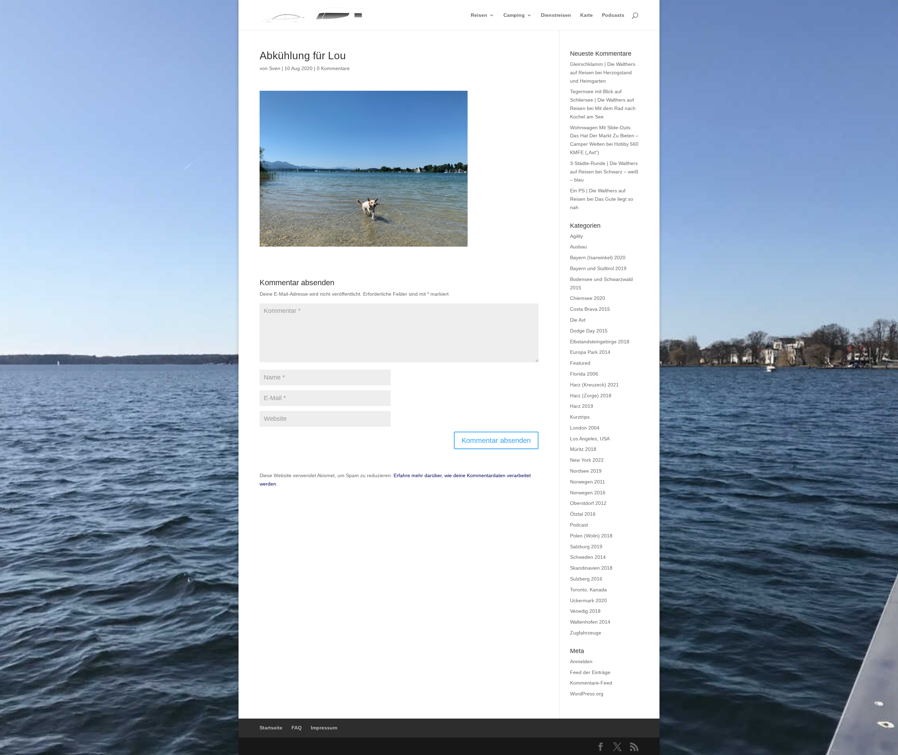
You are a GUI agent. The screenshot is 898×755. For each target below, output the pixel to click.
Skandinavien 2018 (591, 568)
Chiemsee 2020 (587, 298)
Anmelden (581, 661)
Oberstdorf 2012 (588, 503)
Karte (586, 15)
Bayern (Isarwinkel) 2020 (597, 257)
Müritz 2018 (583, 449)
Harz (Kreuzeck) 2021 (594, 384)
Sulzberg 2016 (586, 579)
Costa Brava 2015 (590, 309)
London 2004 (584, 428)
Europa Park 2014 (590, 352)
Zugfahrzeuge (585, 633)
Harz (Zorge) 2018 (590, 395)
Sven (274, 68)
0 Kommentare (333, 68)
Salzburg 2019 (586, 546)
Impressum (324, 727)
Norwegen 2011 (587, 482)
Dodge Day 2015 (589, 331)
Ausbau (578, 246)
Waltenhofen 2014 (590, 622)
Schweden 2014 (588, 557)
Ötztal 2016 (583, 514)
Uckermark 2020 (588, 600)
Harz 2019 (581, 406)
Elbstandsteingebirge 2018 (599, 341)
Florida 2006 (584, 374)
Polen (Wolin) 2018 (591, 535)
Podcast (579, 525)
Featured (580, 363)
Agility (576, 236)
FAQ (296, 727)
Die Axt (577, 320)
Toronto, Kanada (588, 589)
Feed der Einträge (590, 672)
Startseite (271, 727)
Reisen (479, 15)
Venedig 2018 (585, 611)
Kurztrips (580, 417)
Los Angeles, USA (590, 438)
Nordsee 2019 (586, 471)
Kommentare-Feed (591, 683)
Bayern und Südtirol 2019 (598, 268)
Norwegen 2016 (587, 492)
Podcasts (613, 15)
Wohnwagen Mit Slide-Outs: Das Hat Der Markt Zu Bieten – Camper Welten (604, 136)
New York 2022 (587, 460)
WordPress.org (586, 693)
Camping (514, 15)
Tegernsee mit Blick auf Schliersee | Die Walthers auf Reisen (602, 100)
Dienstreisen (556, 15)
